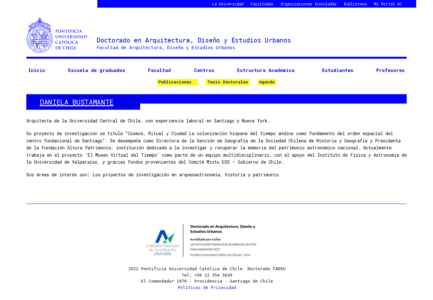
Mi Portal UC (388, 3)
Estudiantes (337, 70)
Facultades (262, 3)
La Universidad (227, 3)
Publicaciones (174, 82)
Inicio (36, 70)
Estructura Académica (265, 70)
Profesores (390, 70)
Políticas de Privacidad (207, 287)
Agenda (267, 82)
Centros (204, 70)
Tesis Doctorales (227, 82)
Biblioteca (355, 3)
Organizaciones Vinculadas (309, 3)
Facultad (159, 70)
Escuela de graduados (96, 70)
